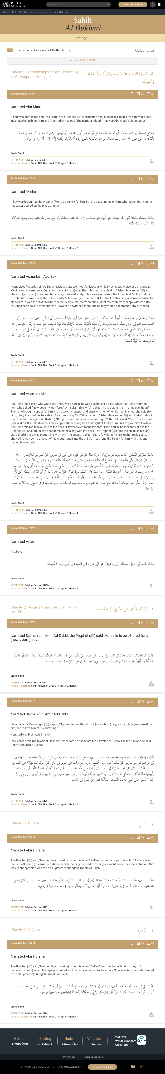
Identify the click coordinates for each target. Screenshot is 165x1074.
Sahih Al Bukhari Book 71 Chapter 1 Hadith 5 (54, 588)
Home (6, 12)
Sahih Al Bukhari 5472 (36, 801)
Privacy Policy (68, 1056)
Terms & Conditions (94, 1056)
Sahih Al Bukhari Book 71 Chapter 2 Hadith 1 (54, 685)
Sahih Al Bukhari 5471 (36, 682)
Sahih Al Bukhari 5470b (37, 585)
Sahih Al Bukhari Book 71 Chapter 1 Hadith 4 (54, 513)
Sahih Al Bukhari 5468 (36, 244)
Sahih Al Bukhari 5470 (36, 509)
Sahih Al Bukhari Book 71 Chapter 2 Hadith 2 (54, 804)
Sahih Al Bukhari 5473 (36, 907)
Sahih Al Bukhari (20, 12)
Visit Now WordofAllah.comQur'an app (125, 1041)
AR (152, 93)
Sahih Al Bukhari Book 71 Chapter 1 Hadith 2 (54, 248)
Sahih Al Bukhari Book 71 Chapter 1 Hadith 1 (54, 163)
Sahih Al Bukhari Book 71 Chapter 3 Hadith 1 (54, 910)
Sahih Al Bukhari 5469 (36, 362)
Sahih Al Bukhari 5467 (36, 160)
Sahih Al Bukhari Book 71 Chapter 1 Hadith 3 (54, 365)
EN (142, 93)
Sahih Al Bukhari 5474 (36, 1013)
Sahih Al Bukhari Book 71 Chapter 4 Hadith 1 (54, 1016)
